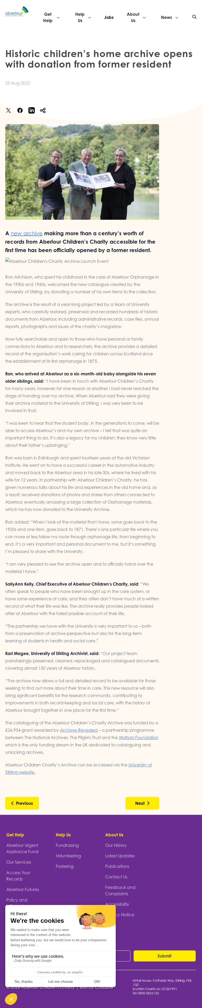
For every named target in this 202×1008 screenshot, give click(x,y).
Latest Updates (120, 855)
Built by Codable (96, 987)
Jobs (109, 17)
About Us (114, 834)
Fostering (65, 866)
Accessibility (117, 904)
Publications (117, 866)
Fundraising (67, 845)
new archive (27, 233)
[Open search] (194, 17)
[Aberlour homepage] (17, 17)
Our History (116, 845)
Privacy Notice (119, 914)
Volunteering (68, 855)
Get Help (15, 834)
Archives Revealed (79, 730)
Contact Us (116, 876)
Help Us (63, 834)
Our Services (18, 862)
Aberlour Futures (22, 889)
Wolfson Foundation (138, 737)
